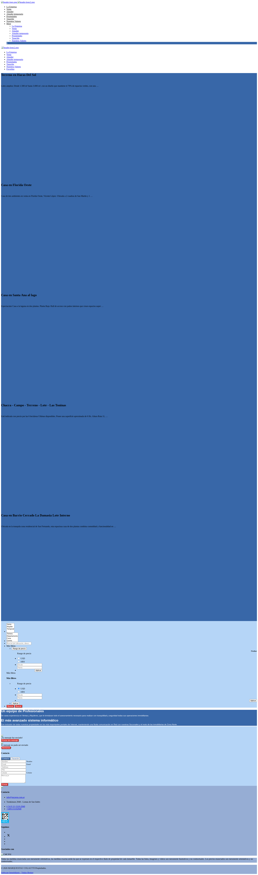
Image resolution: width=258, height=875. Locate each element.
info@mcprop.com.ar (15, 797)
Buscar (10, 706)
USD (23, 658)
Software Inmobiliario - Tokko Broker (17, 873)
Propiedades (11, 16)
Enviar (4, 784)
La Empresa (11, 7)
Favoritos (10, 69)
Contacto (5, 759)
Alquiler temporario (14, 14)
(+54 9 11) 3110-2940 (15, 806)
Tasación (10, 19)
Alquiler (9, 11)
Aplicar (38, 670)
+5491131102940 (13, 809)
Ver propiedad (7, 90)
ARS (22, 662)
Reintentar (6, 748)
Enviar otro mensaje (10, 740)
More (8, 24)
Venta (8, 9)
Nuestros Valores (13, 21)
